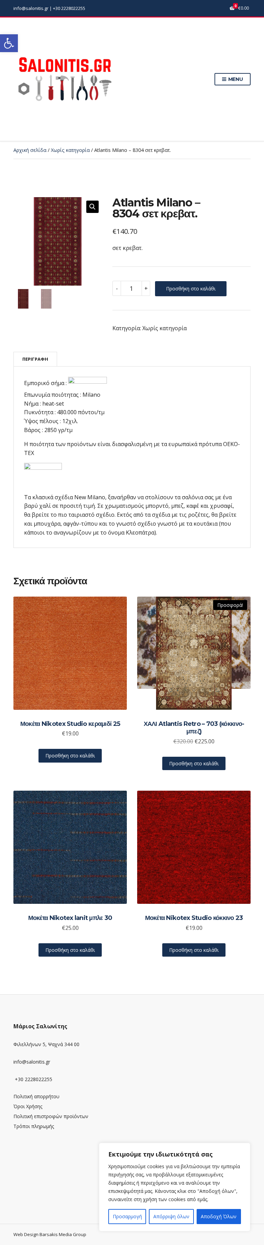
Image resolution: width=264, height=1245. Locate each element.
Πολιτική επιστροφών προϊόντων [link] (50, 1116)
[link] (9, 43)
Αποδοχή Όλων (218, 1216)
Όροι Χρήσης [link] (27, 1106)
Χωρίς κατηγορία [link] (70, 150)
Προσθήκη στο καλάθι (191, 288)
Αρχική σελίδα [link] (29, 150)
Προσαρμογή (127, 1216)
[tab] (35, 359)
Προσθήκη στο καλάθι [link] (70, 755)
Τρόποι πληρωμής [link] (33, 1126)
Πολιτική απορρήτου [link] (36, 1096)
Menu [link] (235, 79)
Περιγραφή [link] (35, 359)
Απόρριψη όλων (171, 1216)
